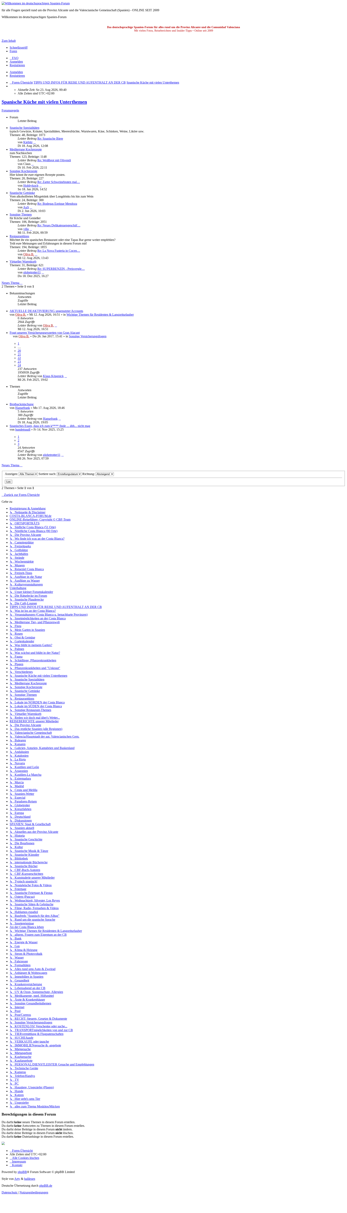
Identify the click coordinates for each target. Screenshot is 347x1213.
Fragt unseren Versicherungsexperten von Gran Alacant (45, 332)
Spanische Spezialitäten (24, 127)
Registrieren (17, 75)
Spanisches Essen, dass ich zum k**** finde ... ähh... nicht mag (50, 426)
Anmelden (16, 72)
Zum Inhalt (9, 40)
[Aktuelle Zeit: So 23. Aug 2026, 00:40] (11, 86)
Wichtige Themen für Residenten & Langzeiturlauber (100, 314)
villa (26, 229)
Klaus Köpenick (53, 376)
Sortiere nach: (48, 474)
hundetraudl (22, 429)
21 (19, 354)
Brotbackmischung (22, 404)
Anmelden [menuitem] (16, 61)
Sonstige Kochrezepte (23, 171)
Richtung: (89, 474)
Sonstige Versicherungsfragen (87, 336)
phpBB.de (45, 1185)
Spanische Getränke (22, 192)
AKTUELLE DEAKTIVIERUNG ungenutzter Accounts (46, 311)
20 (19, 350)
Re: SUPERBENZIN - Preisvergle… (61, 268)
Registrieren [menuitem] (17, 65)
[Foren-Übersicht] (36, 3)
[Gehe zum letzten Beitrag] (56, 325)
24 (19, 365)
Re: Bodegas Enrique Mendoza (57, 203)
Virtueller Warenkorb (23, 261)
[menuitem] (14, 58)
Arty (17, 1178)
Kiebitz (28, 142)
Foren (13, 51)
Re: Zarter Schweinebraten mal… (58, 182)
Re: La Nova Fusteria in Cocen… (58, 250)
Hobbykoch (30, 185)
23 (19, 361)
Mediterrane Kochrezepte (26, 149)
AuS (26, 207)
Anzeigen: (12, 474)
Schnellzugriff (19, 47)
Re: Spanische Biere (50, 138)
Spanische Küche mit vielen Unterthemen (44, 101)
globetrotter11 (32, 272)
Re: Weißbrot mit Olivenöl (54, 160)
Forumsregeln (10, 110)
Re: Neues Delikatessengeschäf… (58, 225)
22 (19, 358)
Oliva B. (28, 254)
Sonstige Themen (21, 214)
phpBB (22, 1172)
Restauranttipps (19, 236)
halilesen (29, 1178)
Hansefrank (22, 407)
